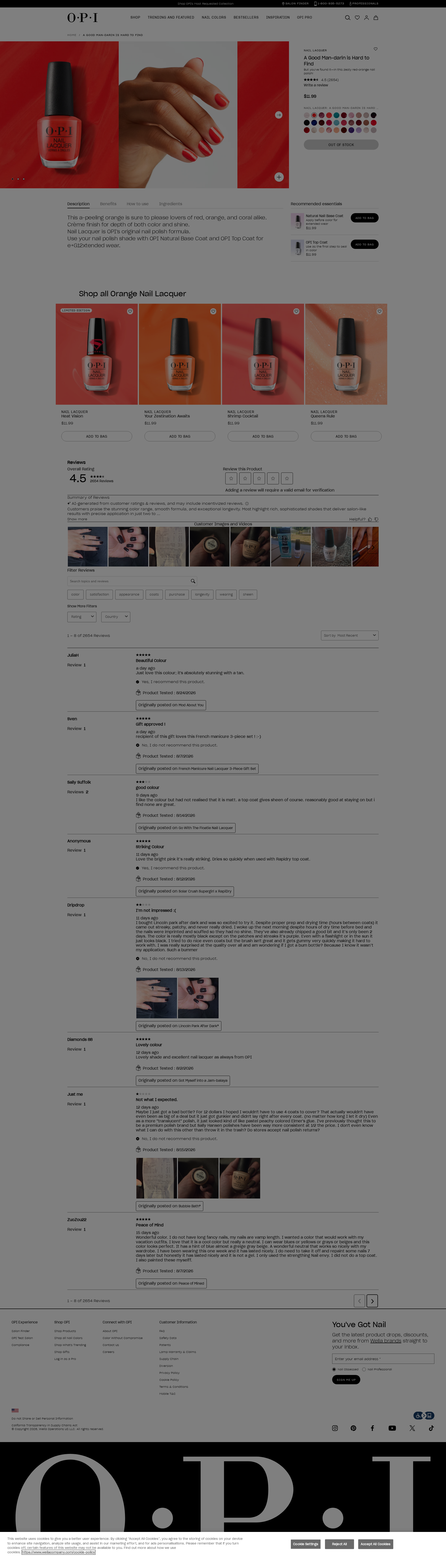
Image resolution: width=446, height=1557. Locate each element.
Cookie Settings (305, 1544)
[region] (223, 1544)
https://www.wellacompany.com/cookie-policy (58, 1552)
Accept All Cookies (375, 1544)
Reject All (339, 1544)
